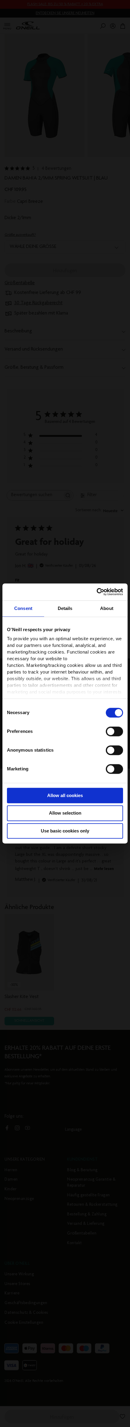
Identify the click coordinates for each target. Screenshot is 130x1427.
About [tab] (106, 608)
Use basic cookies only (65, 830)
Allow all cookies (65, 795)
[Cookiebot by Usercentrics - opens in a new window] (96, 592)
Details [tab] (65, 608)
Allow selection (65, 813)
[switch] (114, 731)
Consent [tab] (23, 608)
